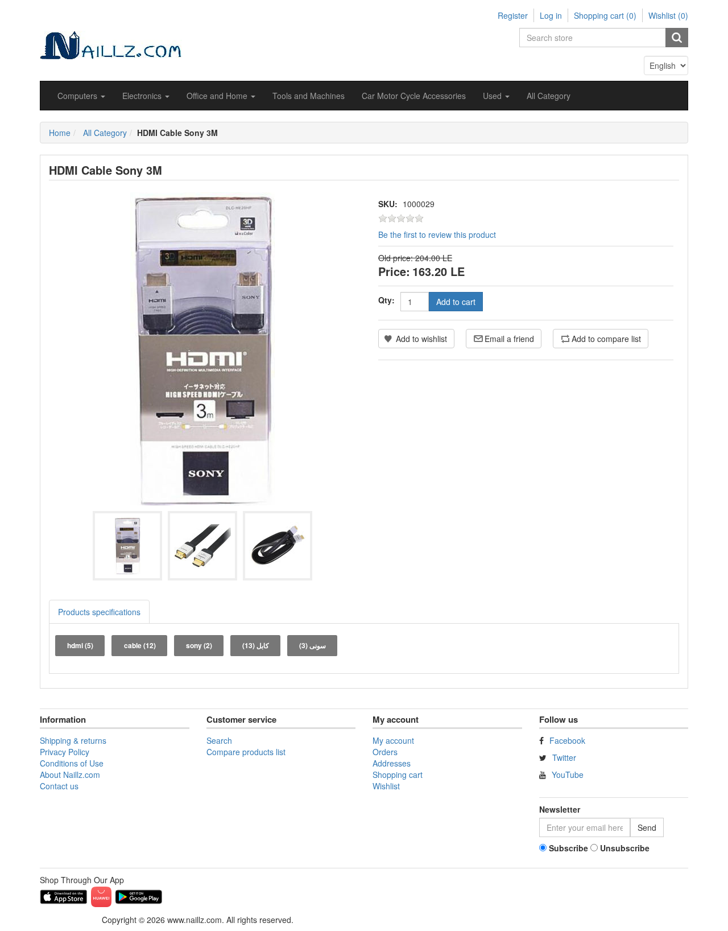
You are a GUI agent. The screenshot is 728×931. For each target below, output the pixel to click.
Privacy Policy (64, 751)
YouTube (568, 774)
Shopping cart (398, 774)
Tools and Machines (308, 95)
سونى (312, 645)
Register (513, 15)
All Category (548, 95)
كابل (255, 645)
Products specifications (99, 611)
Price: (394, 271)
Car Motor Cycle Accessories (414, 95)
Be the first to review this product (437, 234)
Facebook (567, 740)
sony (199, 645)
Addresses (392, 763)
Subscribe (568, 848)
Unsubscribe (625, 848)
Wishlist (386, 786)
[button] (81, 95)
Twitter (564, 757)
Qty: (386, 300)
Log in (551, 15)
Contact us (59, 786)
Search (219, 740)
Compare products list (246, 751)
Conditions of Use (72, 763)
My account (393, 740)
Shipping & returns (73, 740)
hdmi (80, 645)
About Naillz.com (70, 774)
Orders (385, 751)
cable (140, 645)
